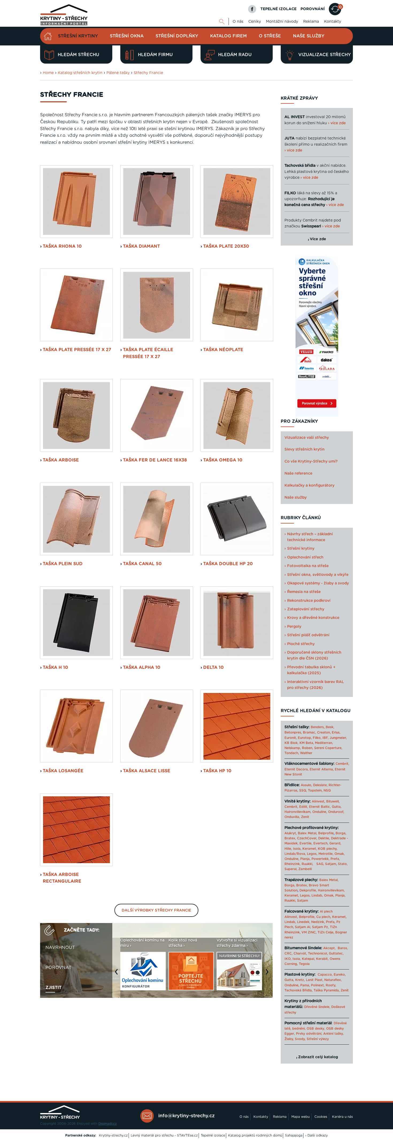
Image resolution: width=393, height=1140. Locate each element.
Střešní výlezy (318, 1039)
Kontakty (332, 22)
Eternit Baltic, (320, 806)
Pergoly (294, 627)
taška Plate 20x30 (226, 246)
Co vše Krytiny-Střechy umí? (311, 461)
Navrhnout (60, 947)
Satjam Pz (320, 927)
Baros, (343, 948)
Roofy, (331, 985)
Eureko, (340, 974)
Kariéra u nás (342, 1116)
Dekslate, (320, 785)
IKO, (287, 958)
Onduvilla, (292, 817)
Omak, (339, 853)
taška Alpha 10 (141, 667)
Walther (306, 753)
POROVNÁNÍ (312, 9)
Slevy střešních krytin (304, 449)
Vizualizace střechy (324, 55)
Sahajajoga (293, 1135)
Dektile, (324, 838)
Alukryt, (290, 833)
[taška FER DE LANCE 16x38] (156, 415)
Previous (117, 974)
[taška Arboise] (76, 415)
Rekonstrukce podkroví (308, 601)
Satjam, (331, 864)
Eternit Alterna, (322, 769)
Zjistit (53, 988)
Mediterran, (324, 743)
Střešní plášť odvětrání (308, 635)
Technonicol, (318, 953)
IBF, (325, 737)
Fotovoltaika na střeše (308, 566)
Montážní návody (282, 22)
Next (268, 974)
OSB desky (315, 1028)
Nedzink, (318, 922)
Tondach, (291, 753)
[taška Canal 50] (156, 519)
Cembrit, (342, 763)
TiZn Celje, (326, 932)
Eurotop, (305, 737)
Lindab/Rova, (295, 853)
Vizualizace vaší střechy (306, 438)
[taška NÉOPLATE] (237, 305)
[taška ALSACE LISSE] (156, 726)
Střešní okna (127, 36)
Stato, (343, 864)
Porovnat (58, 967)
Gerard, (335, 843)
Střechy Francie (148, 73)
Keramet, (309, 848)
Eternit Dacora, (296, 769)
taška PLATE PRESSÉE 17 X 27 (77, 350)
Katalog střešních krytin (80, 73)
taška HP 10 (217, 771)
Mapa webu (300, 1116)
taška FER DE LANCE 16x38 (155, 460)
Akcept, (329, 948)
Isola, (297, 848)
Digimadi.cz (107, 1123)
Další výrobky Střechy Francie (156, 910)
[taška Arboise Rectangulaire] (76, 829)
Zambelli (305, 869)
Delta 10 (213, 667)
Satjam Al (302, 927)
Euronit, (290, 737)
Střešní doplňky (177, 36)
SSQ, (303, 790)
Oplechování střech (305, 557)
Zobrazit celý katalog (318, 1057)
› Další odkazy (316, 1135)
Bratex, (290, 838)
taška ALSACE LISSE (146, 771)
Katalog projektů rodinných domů (255, 1135)
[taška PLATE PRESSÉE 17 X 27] (76, 305)
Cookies (320, 1116)
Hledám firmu (155, 55)
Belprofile (326, 833)
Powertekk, (320, 858)
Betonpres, (293, 732)
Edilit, (303, 806)
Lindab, (317, 895)
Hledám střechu (78, 55)
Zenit (305, 817)
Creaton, (324, 732)
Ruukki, (307, 864)
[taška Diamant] (156, 201)
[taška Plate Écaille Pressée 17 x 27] (156, 305)
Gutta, (336, 806)
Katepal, (308, 958)
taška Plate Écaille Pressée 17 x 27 (148, 353)
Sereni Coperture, (328, 748)
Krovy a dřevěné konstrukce (313, 618)
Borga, (341, 833)
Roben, (307, 748)
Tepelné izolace (213, 1135)
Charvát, (300, 953)
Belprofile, (307, 916)
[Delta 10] (237, 622)
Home (48, 73)
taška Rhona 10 (62, 246)
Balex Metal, (307, 833)
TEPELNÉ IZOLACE (278, 9)
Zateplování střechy (305, 609)
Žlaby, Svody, (295, 1039)
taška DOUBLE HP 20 (228, 564)
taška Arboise (61, 460)
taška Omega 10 (222, 460)
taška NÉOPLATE (223, 350)
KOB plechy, (327, 848)
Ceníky (254, 22)
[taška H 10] (76, 622)
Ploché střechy (301, 644)
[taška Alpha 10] (156, 622)
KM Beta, (306, 743)
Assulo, (306, 785)
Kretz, (300, 980)
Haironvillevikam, (297, 811)
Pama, (305, 985)
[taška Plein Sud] (76, 519)
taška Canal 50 (142, 564)
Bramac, (309, 732)
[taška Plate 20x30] (237, 201)
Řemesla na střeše (304, 592)
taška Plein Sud (63, 564)
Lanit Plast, (314, 980)
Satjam (302, 900)
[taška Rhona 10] (76, 201)
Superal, (290, 869)
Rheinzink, (293, 864)
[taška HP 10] (237, 726)
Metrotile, (325, 853)
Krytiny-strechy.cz (113, 1135)
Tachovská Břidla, (298, 990)
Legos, (312, 853)
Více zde (318, 239)
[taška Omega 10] (237, 415)
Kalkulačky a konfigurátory (309, 485)
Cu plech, (323, 916)
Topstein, (315, 790)
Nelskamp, (292, 748)
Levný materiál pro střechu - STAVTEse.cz (164, 1135)
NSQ (327, 790)
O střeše (270, 36)
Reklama (311, 22)
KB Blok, (291, 743)
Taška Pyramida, (327, 990)
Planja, (305, 858)
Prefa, (335, 858)
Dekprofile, (308, 890)
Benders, (318, 727)
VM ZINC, (309, 932)
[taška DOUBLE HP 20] (237, 519)
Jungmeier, (338, 737)
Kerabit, (322, 958)
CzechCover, (307, 838)
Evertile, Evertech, (313, 843)
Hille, (288, 848)
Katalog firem (228, 36)
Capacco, (325, 974)
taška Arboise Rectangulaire (62, 878)
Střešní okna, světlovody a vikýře (317, 575)
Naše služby (308, 36)
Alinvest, (318, 801)
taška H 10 (55, 667)
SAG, (320, 864)
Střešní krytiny (78, 36)
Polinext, (318, 985)
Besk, (330, 727)
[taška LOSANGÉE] (76, 726)
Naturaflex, (333, 980)
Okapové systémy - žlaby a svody (318, 583)
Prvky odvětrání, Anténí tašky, (320, 1033)
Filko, (317, 737)
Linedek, (303, 922)
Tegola (304, 963)
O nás (238, 22)
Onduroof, (336, 811)
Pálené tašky (118, 73)
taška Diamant (141, 246)
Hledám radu (235, 55)
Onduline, (319, 811)
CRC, (288, 953)
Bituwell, (333, 801)
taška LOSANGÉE (63, 771)
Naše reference (298, 473)
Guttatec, (336, 953)
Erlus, (336, 732)
